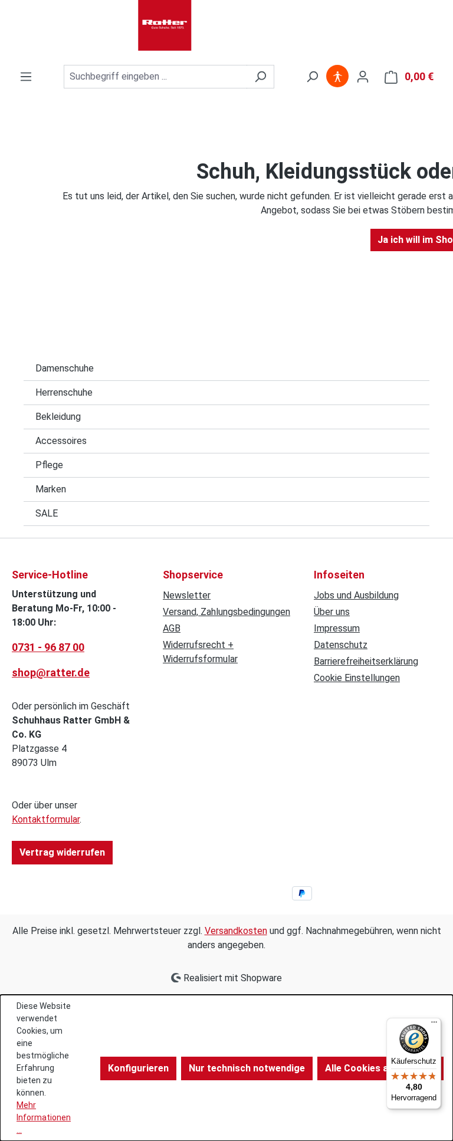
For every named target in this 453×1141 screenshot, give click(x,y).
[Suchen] (260, 76)
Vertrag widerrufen (62, 852)
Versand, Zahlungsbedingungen (226, 611)
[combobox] (155, 76)
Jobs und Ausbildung (356, 595)
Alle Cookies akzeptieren (380, 1068)
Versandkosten (236, 930)
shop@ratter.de (51, 672)
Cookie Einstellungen (357, 677)
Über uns (332, 611)
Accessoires (61, 440)
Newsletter (187, 595)
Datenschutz (340, 644)
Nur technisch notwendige (247, 1068)
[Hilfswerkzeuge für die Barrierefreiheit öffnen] (337, 76)
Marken (50, 489)
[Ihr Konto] (363, 76)
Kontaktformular (46, 819)
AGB (171, 628)
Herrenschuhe (64, 392)
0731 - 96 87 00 (48, 647)
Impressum (337, 628)
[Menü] (26, 76)
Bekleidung (58, 416)
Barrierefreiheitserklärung (366, 661)
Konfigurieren (138, 1068)
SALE (46, 513)
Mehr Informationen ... (44, 1117)
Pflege (49, 465)
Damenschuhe (64, 368)
